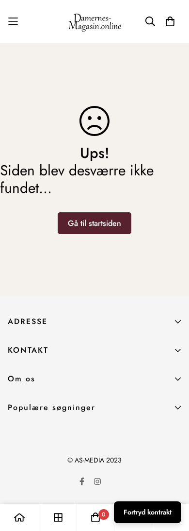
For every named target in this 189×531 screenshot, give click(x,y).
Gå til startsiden (94, 223)
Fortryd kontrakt (148, 512)
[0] (95, 517)
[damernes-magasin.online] (94, 21)
